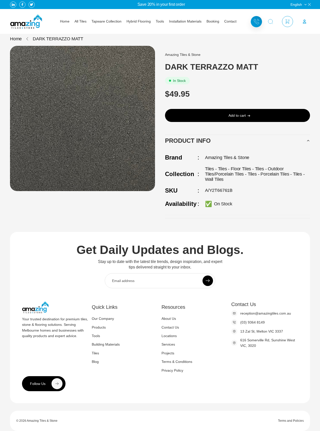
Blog (95, 362)
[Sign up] (207, 280)
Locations (169, 336)
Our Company (103, 319)
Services (168, 344)
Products (99, 327)
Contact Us (170, 327)
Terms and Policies (291, 420)
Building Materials (106, 344)
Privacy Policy (172, 370)
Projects (168, 353)
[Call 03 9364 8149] (256, 21)
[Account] (304, 21)
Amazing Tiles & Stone (42, 420)
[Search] (270, 21)
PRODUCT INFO (188, 140)
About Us (169, 319)
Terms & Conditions (177, 362)
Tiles (95, 353)
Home (16, 38)
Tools (96, 336)
